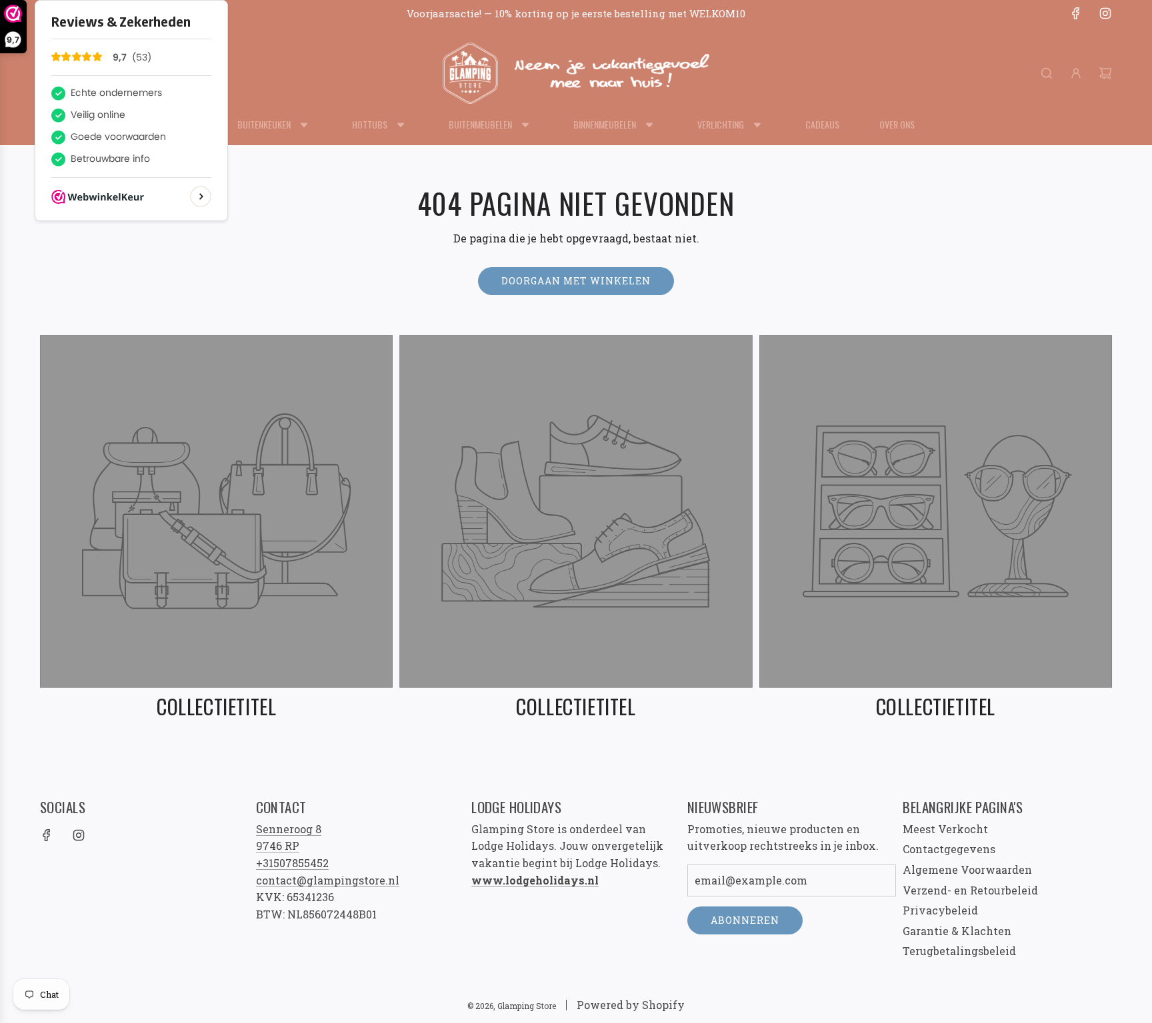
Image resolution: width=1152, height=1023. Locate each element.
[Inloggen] (1076, 73)
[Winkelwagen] (1105, 73)
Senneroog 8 (288, 829)
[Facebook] (1076, 13)
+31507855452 (292, 863)
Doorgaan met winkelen (576, 280)
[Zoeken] (1046, 73)
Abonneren (745, 920)
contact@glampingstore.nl (327, 880)
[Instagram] (1105, 13)
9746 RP (277, 845)
